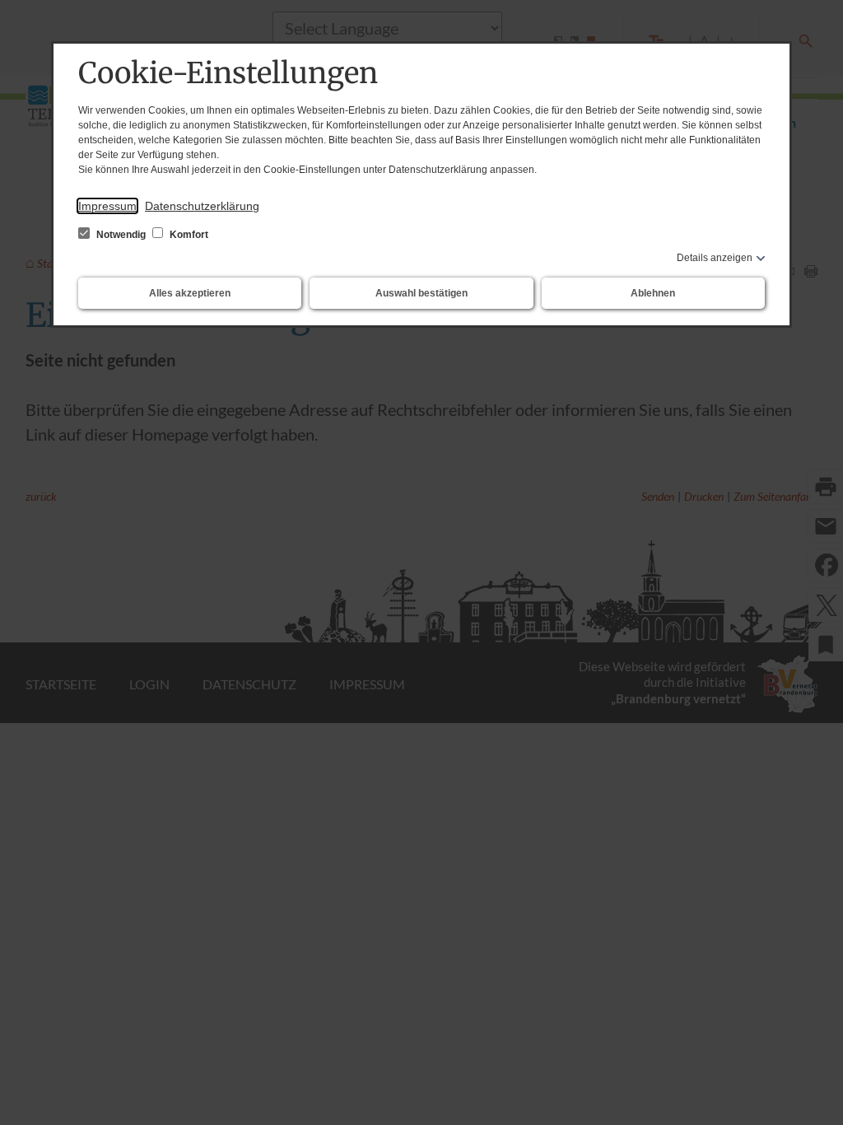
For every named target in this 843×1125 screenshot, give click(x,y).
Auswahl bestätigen (421, 293)
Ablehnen (653, 293)
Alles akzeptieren (190, 293)
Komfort (187, 234)
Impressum (107, 205)
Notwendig (121, 234)
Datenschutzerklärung (202, 205)
